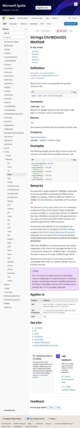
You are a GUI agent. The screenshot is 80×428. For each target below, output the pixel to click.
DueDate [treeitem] (7, 87)
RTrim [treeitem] (10, 250)
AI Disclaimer (6, 424)
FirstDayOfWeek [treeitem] (9, 106)
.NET (37, 31)
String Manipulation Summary (46, 345)
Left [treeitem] (9, 220)
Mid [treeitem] (9, 235)
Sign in (75, 18)
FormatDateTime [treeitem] (13, 190)
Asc (35, 331)
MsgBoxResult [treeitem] (9, 125)
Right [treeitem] (9, 243)
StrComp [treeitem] (11, 262)
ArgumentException (38, 137)
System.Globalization (67, 232)
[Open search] (70, 18)
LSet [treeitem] (9, 228)
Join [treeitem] (9, 212)
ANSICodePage (69, 229)
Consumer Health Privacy (63, 424)
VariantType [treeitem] (8, 292)
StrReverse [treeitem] (11, 273)
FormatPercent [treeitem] (13, 197)
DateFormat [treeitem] (8, 80)
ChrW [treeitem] (9, 175)
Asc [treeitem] (9, 163)
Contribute (39, 424)
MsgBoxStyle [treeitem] (8, 129)
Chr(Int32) (38, 328)
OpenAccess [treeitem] (8, 137)
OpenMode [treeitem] (8, 140)
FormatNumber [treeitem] (13, 194)
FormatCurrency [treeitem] (13, 186)
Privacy (47, 424)
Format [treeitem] (10, 182)
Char (32, 123)
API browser (46, 31)
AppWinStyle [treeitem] (8, 46)
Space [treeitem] (10, 254)
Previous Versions (19, 424)
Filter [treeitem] (9, 178)
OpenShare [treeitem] (8, 144)
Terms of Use (6, 427)
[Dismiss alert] (76, 4)
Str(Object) (38, 337)
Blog (29, 424)
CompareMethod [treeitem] (10, 61)
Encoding (44, 207)
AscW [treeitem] (9, 167)
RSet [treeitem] (9, 247)
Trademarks (17, 427)
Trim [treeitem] (9, 277)
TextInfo (46, 232)
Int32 (43, 106)
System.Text (62, 207)
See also (35, 62)
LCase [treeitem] (10, 216)
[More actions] (76, 31)
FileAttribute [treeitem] (8, 95)
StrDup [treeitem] (10, 269)
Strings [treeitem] (8, 156)
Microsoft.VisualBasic (47, 73)
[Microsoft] (3, 18)
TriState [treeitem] (6, 288)
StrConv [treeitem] (10, 266)
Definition (35, 51)
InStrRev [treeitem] (10, 209)
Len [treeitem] (9, 224)
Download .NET (70, 24)
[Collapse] (26, 29)
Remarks (35, 57)
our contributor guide (40, 376)
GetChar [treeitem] (10, 201)
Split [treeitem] (9, 258)
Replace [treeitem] (10, 239)
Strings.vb (39, 78)
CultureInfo (38, 339)
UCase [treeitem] (10, 281)
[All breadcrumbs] (32, 31)
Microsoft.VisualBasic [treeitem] (11, 42)
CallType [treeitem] (7, 49)
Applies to (35, 60)
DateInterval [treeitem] (8, 83)
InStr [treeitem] (9, 205)
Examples (35, 54)
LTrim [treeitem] (9, 231)
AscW (36, 334)
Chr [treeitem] (9, 171)
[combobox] (14, 33)
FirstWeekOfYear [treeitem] (10, 110)
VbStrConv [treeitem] (7, 307)
